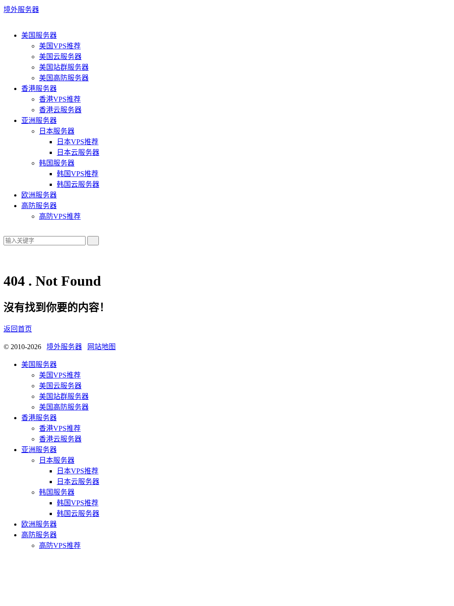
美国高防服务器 (64, 78)
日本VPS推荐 (77, 142)
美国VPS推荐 (60, 46)
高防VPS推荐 (60, 216)
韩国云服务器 (78, 184)
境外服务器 (21, 9)
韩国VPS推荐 (77, 173)
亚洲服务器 (39, 120)
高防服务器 (39, 205)
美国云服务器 (60, 56)
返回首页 (18, 329)
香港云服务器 (60, 110)
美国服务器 (39, 35)
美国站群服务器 (64, 67)
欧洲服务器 (39, 195)
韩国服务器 (56, 163)
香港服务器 (39, 88)
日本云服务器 (78, 152)
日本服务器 (56, 131)
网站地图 (101, 346)
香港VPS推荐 (60, 99)
